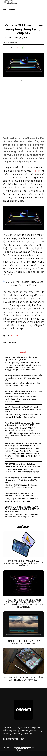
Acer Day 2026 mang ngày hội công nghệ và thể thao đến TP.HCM (23, 424)
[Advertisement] (23, 106)
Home (5, 9)
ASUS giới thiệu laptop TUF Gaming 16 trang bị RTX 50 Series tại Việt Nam (22, 480)
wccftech (15, 335)
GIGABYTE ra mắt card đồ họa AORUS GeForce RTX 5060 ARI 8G (22, 465)
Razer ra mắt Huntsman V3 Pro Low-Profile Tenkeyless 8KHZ (23, 392)
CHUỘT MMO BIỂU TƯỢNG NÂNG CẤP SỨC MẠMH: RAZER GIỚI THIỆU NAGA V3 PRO (22, 509)
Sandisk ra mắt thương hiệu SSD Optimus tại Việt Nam (21, 358)
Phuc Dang (11, 42)
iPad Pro (36, 171)
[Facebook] (5, 47)
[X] (11, 47)
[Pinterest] (17, 47)
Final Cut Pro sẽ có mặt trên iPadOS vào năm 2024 (24, 642)
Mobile (12, 9)
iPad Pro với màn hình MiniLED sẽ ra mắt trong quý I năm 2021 (23, 678)
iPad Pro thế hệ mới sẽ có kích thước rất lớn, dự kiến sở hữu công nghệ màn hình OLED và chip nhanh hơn (23, 603)
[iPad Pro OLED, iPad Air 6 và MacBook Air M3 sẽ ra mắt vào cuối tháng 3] (23, 544)
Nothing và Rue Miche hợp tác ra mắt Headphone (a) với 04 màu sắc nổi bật (23, 377)
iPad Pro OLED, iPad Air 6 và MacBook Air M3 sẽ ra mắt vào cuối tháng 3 (23, 563)
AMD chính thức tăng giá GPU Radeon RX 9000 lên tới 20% (19, 494)
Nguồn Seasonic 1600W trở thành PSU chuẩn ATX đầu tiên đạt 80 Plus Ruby (23, 409)
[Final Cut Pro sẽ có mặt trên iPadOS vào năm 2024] (23, 624)
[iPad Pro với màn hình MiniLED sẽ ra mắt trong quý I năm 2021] (23, 661)
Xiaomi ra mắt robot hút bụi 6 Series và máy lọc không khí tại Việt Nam (23, 444)
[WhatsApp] (23, 47)
